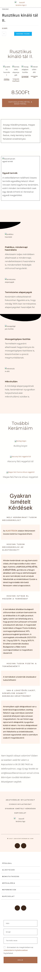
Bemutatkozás (11, 876)
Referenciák (9, 890)
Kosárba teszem (23, 34)
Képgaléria (8, 883)
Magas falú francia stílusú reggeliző (20, 477)
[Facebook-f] (17, 845)
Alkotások (8, 870)
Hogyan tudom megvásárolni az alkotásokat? (13, 547)
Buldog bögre (20, 446)
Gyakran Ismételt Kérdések (20, 808)
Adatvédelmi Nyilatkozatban (16, 950)
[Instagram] (23, 845)
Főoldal (7, 863)
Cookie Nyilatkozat (20, 804)
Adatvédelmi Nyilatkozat (20, 800)
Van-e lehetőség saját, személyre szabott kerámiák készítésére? (19, 693)
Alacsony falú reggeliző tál (20, 461)
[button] (36, 4)
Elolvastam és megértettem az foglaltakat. (18, 950)
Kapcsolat (20, 813)
